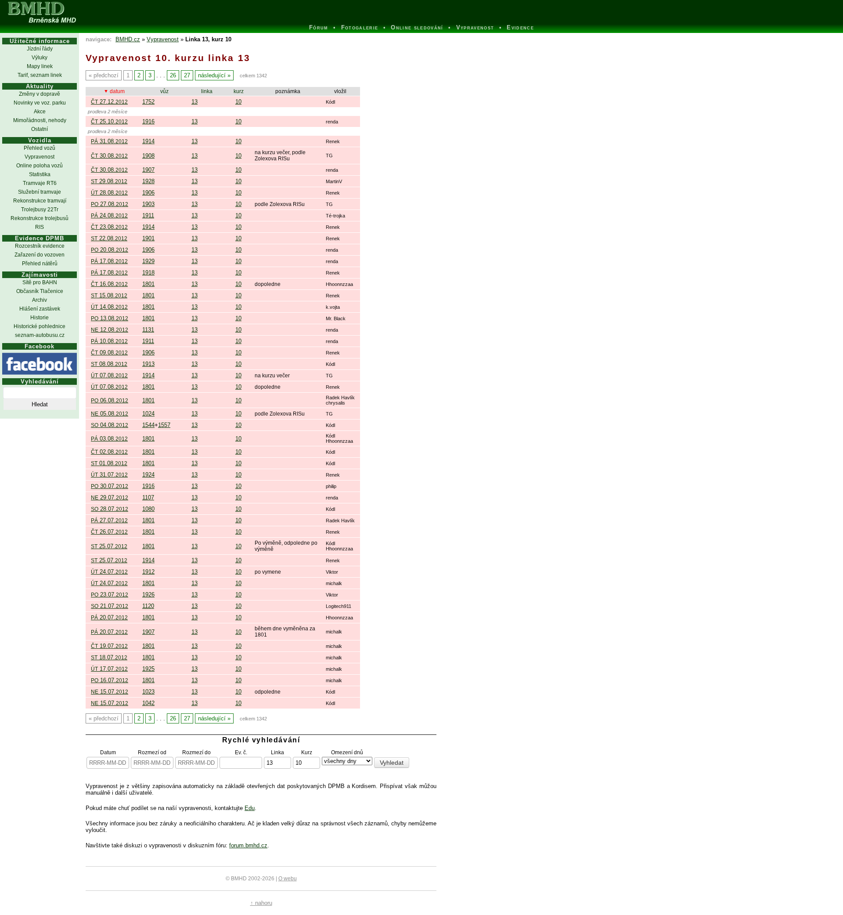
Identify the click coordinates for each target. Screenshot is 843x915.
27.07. (109, 520)
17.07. (109, 668)
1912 (148, 571)
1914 (148, 141)
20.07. (109, 617)
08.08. (109, 364)
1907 (148, 169)
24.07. (109, 571)
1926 (148, 594)
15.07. (109, 691)
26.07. (109, 531)
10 (238, 101)
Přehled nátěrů (40, 263)
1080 (148, 509)
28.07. (109, 509)
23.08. (109, 227)
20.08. (109, 249)
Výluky (39, 57)
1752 (148, 101)
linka (207, 91)
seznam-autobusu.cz (40, 335)
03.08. (109, 438)
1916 (148, 121)
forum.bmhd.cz (248, 845)
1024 (148, 413)
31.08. (109, 141)
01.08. (109, 463)
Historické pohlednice (39, 326)
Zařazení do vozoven (39, 255)
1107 (148, 497)
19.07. (109, 646)
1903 (148, 204)
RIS (39, 227)
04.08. (109, 425)
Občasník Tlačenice (39, 291)
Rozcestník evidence (40, 246)
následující (212, 75)
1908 (148, 155)
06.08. (109, 400)
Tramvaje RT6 (40, 183)
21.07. (109, 606)
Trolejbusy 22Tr (39, 209)
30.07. (109, 486)
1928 (148, 181)
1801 (148, 284)
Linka (277, 752)
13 (194, 101)
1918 (148, 272)
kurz (239, 91)
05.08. (109, 413)
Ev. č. (241, 752)
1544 (148, 425)
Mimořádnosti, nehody (39, 120)
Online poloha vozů (39, 166)
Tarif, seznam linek (40, 75)
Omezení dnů (347, 752)
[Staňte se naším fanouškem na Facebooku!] (39, 364)
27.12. (109, 101)
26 (173, 75)
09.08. (109, 352)
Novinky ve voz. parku (40, 103)
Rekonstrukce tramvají (39, 201)
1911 (148, 215)
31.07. (109, 474)
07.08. (109, 375)
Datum (108, 752)
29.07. (109, 497)
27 (187, 75)
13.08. (109, 318)
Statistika (39, 174)
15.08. (109, 295)
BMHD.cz (127, 39)
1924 (148, 474)
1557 (164, 425)
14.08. (109, 307)
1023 (148, 691)
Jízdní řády (40, 49)
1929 (148, 261)
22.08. (109, 238)
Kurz (306, 752)
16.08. (109, 284)
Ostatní (39, 129)
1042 (148, 703)
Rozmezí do (196, 752)
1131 (148, 329)
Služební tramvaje (39, 192)
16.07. (109, 680)
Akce (40, 111)
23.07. (109, 594)
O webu (287, 878)
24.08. (109, 215)
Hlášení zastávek (39, 309)
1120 (148, 606)
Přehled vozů (39, 148)
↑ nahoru (261, 903)
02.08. (109, 451)
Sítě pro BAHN (39, 282)
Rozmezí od (152, 752)
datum (117, 91)
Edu (250, 808)
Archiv (39, 300)
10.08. (109, 341)
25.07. (109, 546)
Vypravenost (39, 157)
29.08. (109, 181)
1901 (148, 238)
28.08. (109, 192)
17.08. (109, 261)
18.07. (109, 657)
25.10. (109, 121)
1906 (148, 192)
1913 (148, 364)
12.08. (109, 329)
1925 (148, 668)
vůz (164, 91)
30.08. (109, 155)
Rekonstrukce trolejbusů (39, 218)
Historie (39, 318)
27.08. (109, 204)
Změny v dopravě (39, 94)
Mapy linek (40, 66)
